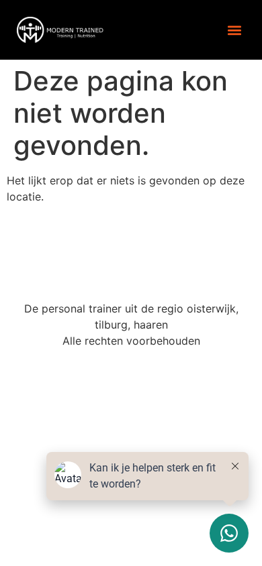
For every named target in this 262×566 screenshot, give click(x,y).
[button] (234, 30)
